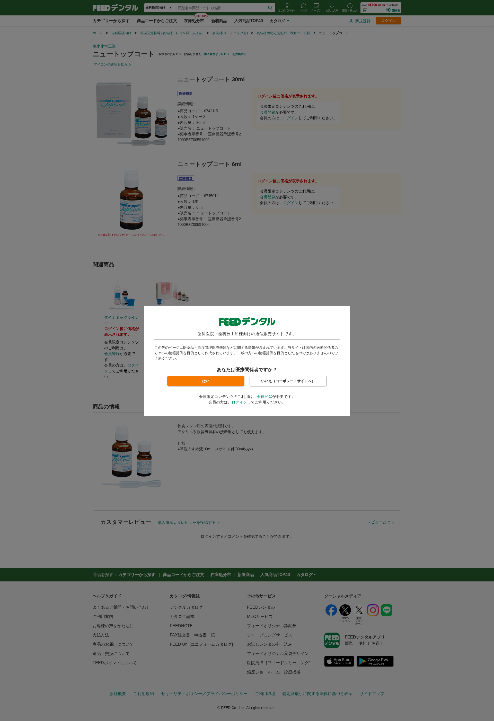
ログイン (239, 402)
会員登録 (264, 396)
